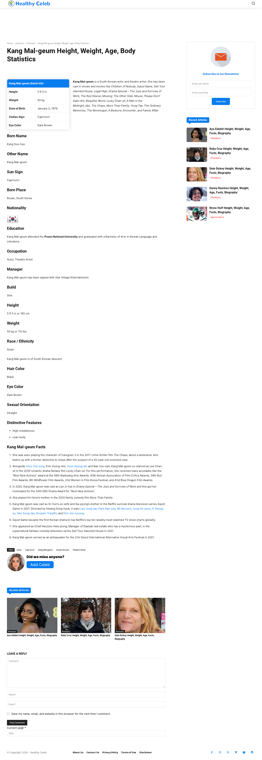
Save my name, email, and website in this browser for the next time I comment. (61, 713)
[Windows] (244, 752)
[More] (128, 70)
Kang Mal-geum (45, 549)
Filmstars (31, 43)
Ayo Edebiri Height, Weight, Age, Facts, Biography (32, 635)
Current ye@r (16, 728)
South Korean (62, 549)
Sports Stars (217, 217)
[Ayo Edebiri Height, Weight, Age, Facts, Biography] (32, 615)
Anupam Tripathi (46, 513)
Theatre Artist (79, 549)
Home (10, 43)
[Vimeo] (236, 752)
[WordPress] (252, 752)
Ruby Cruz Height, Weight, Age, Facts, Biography (85, 635)
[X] (228, 752)
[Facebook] (212, 752)
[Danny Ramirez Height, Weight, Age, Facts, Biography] (197, 194)
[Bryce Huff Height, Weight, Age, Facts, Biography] (197, 214)
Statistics (19, 43)
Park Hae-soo (107, 508)
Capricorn (30, 549)
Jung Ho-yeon (142, 508)
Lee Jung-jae (88, 508)
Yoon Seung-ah (77, 466)
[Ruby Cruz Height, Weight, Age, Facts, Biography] (86, 615)
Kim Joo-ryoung (73, 513)
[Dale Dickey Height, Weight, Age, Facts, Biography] (140, 615)
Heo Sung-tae (26, 513)
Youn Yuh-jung (35, 466)
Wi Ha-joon (124, 508)
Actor (19, 549)
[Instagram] (220, 752)
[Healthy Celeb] (28, 3)
